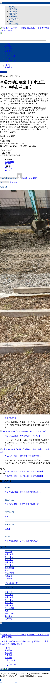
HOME (12, 7)
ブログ (12, 21)
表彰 (6, 516)
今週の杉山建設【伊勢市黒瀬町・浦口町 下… (23, 436)
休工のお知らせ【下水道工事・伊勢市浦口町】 (24, 471)
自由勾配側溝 (10, 418)
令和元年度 (9, 568)
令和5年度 (9, 562)
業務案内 (13, 9)
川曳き (7, 529)
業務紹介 (13, 182)
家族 (6, 570)
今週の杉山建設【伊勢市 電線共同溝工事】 (23, 492)
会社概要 (13, 16)
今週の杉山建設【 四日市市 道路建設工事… (23, 456)
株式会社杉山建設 (29, 178)
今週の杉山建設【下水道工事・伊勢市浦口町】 (24, 476)
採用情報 (13, 14)
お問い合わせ (14, 19)
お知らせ (8, 552)
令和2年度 (9, 554)
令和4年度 (9, 560)
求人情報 (8, 579)
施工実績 (13, 12)
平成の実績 (9, 573)
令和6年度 (9, 565)
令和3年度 (9, 557)
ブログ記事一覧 (11, 583)
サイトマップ (14, 24)
